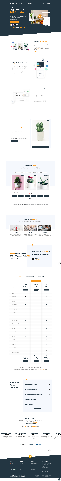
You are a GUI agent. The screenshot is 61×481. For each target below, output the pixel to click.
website (46, 47)
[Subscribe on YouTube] (47, 471)
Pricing (19, 3)
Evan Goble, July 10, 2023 (52, 439)
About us (21, 463)
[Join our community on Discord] (42, 471)
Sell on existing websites (34, 463)
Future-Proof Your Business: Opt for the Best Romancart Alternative (46, 469)
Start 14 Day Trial (25, 289)
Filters (25, 172)
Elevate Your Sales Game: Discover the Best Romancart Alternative (46, 467)
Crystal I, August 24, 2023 (12, 439)
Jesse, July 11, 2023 (38, 439)
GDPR (24, 475)
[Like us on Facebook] (45, 471)
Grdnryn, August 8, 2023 (25, 439)
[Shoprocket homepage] (12, 475)
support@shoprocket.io (41, 369)
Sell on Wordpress (33, 469)
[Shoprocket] (30, 457)
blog (48, 47)
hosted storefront (38, 48)
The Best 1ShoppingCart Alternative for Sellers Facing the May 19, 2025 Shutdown (46, 464)
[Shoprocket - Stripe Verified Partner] (18, 8)
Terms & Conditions (22, 464)
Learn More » (35, 51)
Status (15, 475)
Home (10, 3)
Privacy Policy (19, 475)
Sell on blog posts (33, 464)
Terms (21, 475)
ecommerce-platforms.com (39, 262)
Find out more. (27, 414)
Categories (22, 172)
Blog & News (21, 469)
